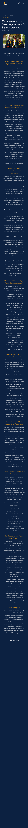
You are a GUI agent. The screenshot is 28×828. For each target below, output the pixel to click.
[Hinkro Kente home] (5, 3)
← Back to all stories (6, 18)
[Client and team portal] (18, 3)
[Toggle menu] (23, 4)
